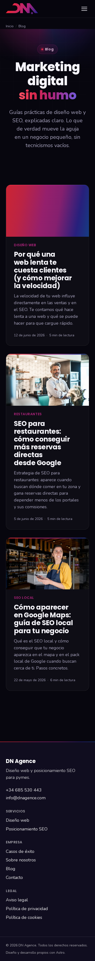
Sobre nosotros (21, 860)
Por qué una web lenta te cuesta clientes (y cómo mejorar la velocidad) (43, 270)
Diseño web (17, 820)
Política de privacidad (27, 909)
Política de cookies (24, 917)
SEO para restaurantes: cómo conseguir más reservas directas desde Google (42, 443)
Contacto (14, 877)
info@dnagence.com (26, 798)
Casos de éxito (20, 851)
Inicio (10, 26)
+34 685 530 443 (24, 790)
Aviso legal (17, 900)
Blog (10, 869)
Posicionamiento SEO (27, 829)
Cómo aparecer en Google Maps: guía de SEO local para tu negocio (43, 619)
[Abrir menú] (84, 9)
